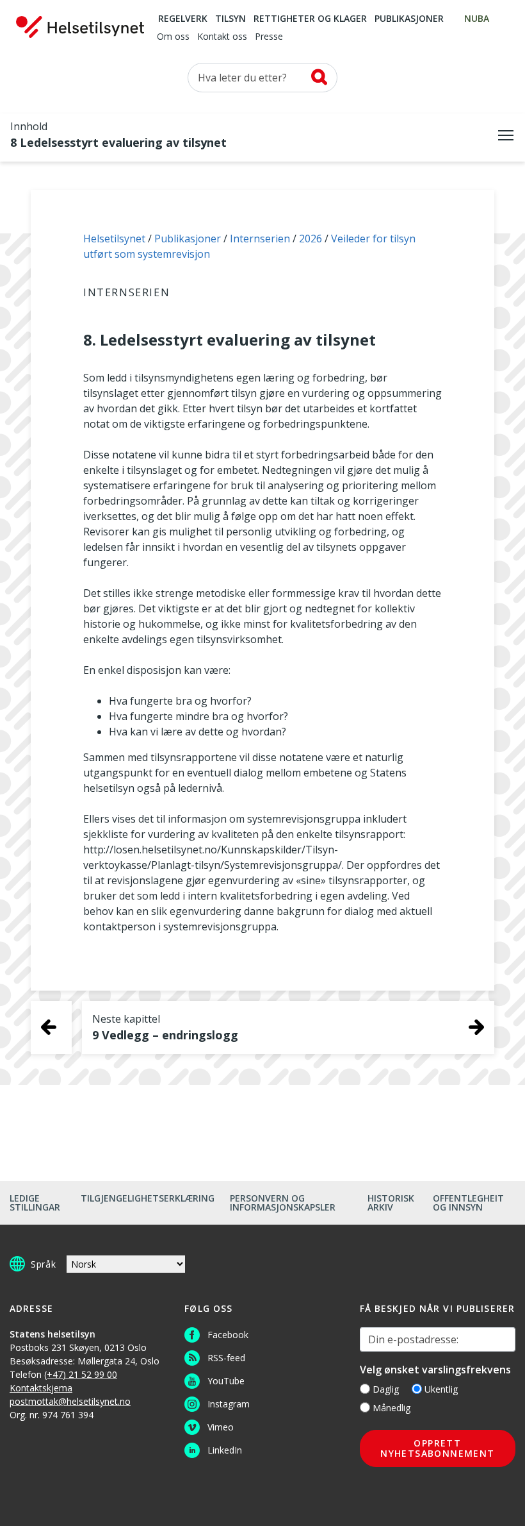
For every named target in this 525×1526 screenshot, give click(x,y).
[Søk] (319, 77)
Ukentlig (441, 1389)
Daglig (386, 1389)
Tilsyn (230, 19)
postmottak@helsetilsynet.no (70, 1401)
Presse (269, 37)
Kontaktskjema (41, 1388)
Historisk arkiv (391, 1202)
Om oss (173, 37)
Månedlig (391, 1408)
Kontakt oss (222, 37)
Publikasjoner (409, 19)
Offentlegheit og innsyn (468, 1202)
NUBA (476, 19)
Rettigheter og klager (310, 19)
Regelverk (182, 19)
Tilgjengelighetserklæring (147, 1198)
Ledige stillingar (35, 1202)
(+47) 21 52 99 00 (80, 1374)
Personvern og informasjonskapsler (282, 1202)
